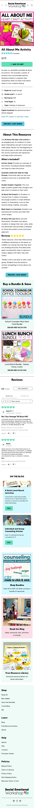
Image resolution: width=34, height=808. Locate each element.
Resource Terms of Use (10, 781)
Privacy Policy (6, 774)
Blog (3, 722)
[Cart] (32, 5)
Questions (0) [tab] (25, 396)
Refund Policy (6, 766)
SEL (2, 710)
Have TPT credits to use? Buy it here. (15, 117)
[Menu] (2, 5)
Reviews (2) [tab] (9, 396)
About (3, 730)
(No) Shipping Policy (8, 777)
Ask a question (23, 388)
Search (4, 742)
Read (9, 508)
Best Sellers (5, 699)
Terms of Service (7, 770)
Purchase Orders (7, 753)
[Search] (6, 5)
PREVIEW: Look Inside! (13, 124)
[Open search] (3, 401)
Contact (4, 750)
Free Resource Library (9, 726)
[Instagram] (17, 801)
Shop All (4, 695)
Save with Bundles (8, 702)
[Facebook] (14, 801)
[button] (6, 53)
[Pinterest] (20, 801)
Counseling (5, 706)
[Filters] (8, 401)
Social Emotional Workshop (19, 805)
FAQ (2, 746)
